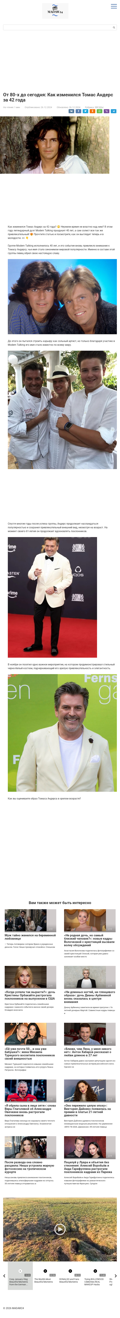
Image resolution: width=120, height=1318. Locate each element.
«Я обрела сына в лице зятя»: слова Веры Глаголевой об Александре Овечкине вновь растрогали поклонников (30, 1110)
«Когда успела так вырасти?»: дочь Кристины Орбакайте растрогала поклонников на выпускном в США (30, 995)
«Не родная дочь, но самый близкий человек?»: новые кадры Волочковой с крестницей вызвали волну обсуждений (89, 940)
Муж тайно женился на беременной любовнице (30, 936)
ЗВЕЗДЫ (99, 107)
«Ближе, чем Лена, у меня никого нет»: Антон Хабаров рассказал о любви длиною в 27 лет (87, 1052)
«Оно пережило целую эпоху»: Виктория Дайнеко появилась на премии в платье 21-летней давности (87, 1110)
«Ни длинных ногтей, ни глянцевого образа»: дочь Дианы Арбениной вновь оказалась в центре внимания (89, 997)
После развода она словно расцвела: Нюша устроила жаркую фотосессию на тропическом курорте (29, 1167)
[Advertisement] (60, 61)
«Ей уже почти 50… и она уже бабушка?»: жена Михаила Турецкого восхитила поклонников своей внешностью (30, 1054)
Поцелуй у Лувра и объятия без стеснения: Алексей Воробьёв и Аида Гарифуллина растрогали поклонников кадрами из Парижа (88, 1167)
